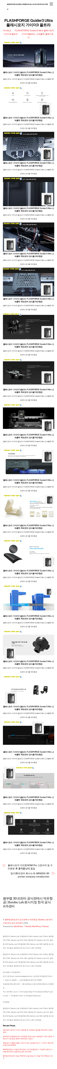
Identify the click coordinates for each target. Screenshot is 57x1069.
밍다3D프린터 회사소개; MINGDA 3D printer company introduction (30, 875)
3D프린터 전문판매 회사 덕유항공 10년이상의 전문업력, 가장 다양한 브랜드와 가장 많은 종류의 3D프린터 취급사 (28, 1037)
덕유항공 (7, 30)
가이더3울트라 (28, 34)
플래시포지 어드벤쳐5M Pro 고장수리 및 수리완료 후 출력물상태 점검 (30, 867)
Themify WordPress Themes (37, 926)
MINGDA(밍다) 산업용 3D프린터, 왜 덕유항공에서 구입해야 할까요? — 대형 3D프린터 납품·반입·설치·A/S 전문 (28, 1050)
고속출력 (40, 34)
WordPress (18, 926)
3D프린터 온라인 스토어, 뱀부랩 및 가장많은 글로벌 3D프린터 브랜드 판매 (28, 1031)
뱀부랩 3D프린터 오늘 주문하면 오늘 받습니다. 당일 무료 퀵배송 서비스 (28, 1057)
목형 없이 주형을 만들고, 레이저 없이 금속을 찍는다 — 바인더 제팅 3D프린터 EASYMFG (28, 1044)
